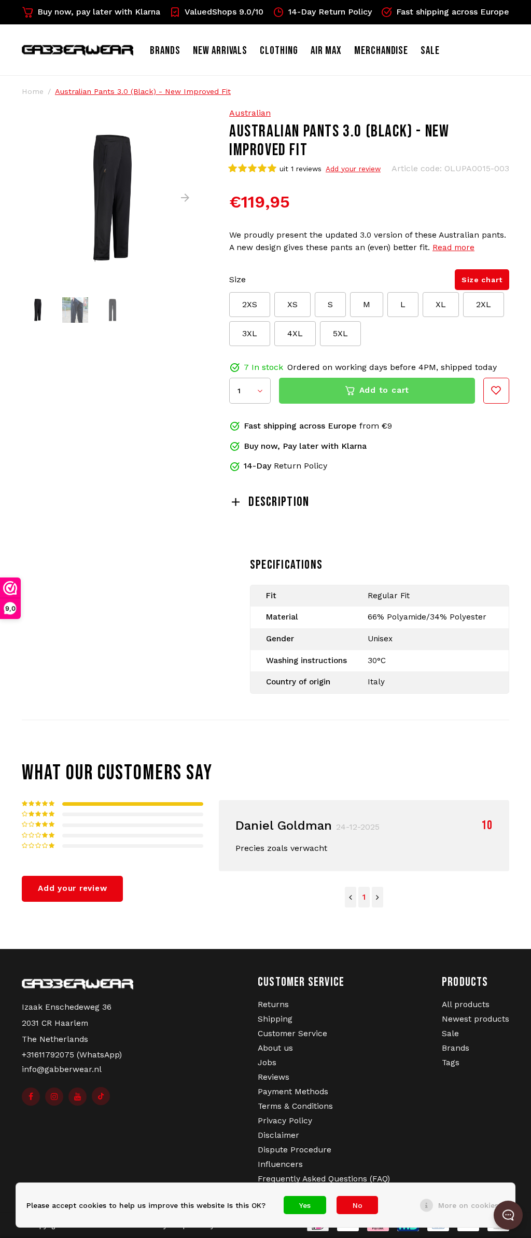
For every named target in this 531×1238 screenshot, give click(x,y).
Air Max (326, 50)
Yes (305, 1205)
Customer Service (292, 1033)
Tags (450, 1062)
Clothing (279, 50)
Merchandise (381, 50)
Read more (453, 247)
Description (278, 502)
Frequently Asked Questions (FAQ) (324, 1179)
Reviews (273, 1077)
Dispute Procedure (294, 1149)
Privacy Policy (285, 1120)
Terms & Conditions (295, 1106)
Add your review (353, 168)
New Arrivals (220, 50)
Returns (273, 1004)
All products (466, 1004)
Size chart (482, 280)
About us (275, 1048)
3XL (249, 333)
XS (292, 304)
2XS (249, 304)
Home (33, 91)
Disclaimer (278, 1135)
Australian (250, 113)
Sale (450, 1033)
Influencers (280, 1164)
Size (237, 279)
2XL (483, 304)
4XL (295, 333)
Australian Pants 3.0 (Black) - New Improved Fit (143, 91)
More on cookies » (471, 1205)
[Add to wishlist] (496, 391)
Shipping (275, 1019)
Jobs (267, 1062)
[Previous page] (350, 897)
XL (441, 304)
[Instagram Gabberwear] (54, 1097)
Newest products (475, 1019)
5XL (340, 333)
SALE (430, 50)
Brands (165, 50)
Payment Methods (293, 1091)
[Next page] (377, 897)
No (357, 1205)
